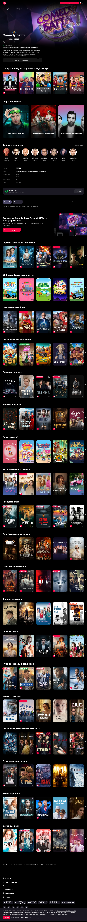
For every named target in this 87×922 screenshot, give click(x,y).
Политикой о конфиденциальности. (57, 914)
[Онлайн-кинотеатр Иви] (5, 3)
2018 (6, 45)
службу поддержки (26, 917)
